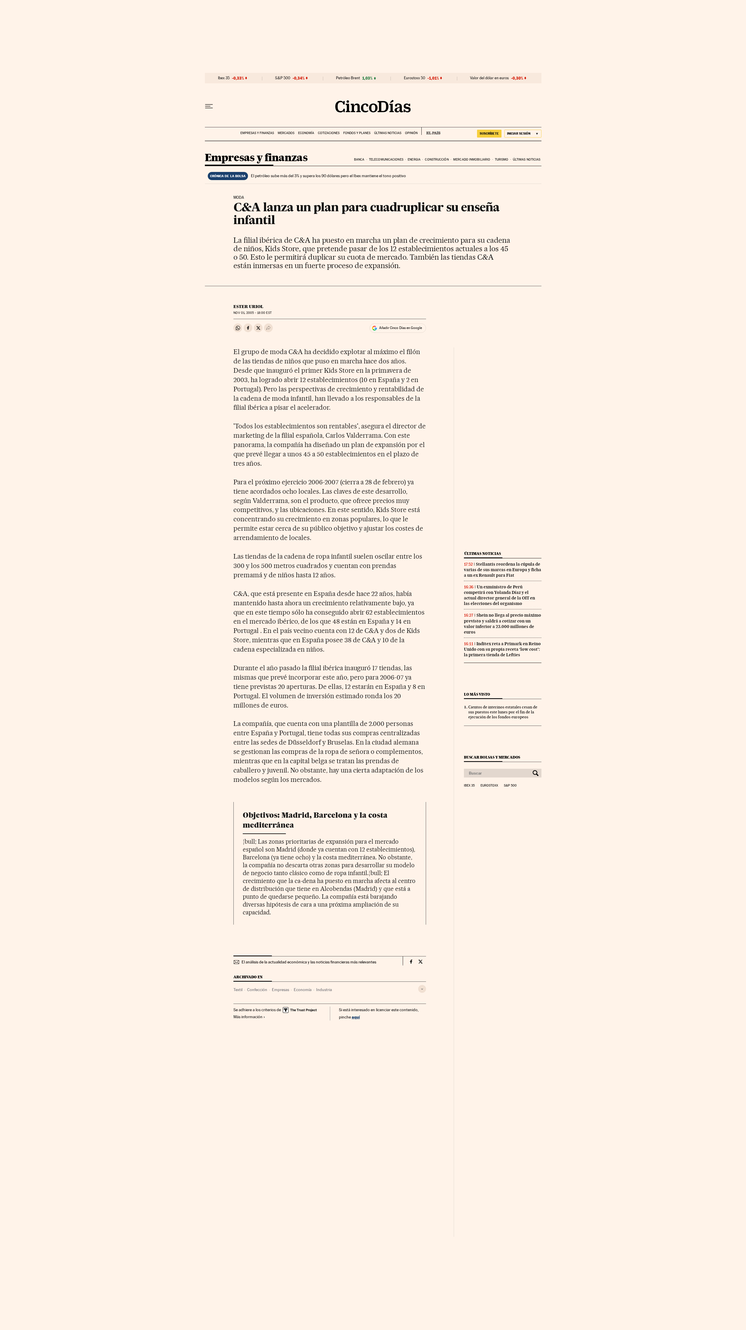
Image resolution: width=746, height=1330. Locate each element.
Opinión (411, 133)
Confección (257, 989)
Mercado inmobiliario (471, 159)
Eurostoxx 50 (414, 78)
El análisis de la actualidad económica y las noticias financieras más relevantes (309, 962)
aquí (356, 1016)
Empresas (280, 989)
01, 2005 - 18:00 (252, 313)
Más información (248, 1016)
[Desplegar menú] (209, 106)
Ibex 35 (224, 78)
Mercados (286, 133)
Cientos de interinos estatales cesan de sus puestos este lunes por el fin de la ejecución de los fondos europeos (502, 712)
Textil (237, 989)
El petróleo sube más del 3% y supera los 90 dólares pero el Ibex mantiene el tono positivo (328, 175)
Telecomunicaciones (386, 159)
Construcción (436, 159)
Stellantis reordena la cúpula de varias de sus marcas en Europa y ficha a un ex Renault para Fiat (502, 570)
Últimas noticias (387, 133)
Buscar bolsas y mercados (492, 757)
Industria (324, 989)
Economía (306, 133)
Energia (414, 159)
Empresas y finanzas (257, 133)
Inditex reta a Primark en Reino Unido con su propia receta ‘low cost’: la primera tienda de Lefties (502, 649)
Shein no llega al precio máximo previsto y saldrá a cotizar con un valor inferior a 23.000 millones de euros (502, 623)
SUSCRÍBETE (489, 133)
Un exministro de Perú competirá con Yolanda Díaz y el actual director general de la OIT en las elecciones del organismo (499, 595)
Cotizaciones (328, 133)
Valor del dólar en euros (489, 78)
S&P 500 (282, 78)
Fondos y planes (356, 133)
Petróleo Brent (348, 78)
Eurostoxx (489, 785)
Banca (359, 159)
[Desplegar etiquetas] (422, 989)
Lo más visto (477, 694)
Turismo (502, 159)
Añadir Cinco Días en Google (400, 328)
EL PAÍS (430, 131)
